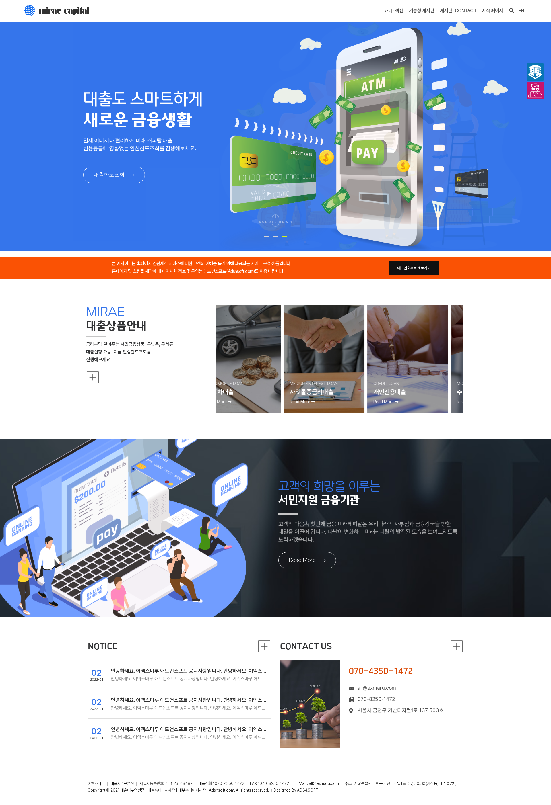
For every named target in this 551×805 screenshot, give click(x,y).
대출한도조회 (109, 174)
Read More (302, 560)
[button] (266, 236)
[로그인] (522, 11)
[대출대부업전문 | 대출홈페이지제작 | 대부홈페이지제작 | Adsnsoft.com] (56, 10)
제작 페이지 (492, 10)
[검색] (511, 11)
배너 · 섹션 (393, 10)
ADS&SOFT (307, 790)
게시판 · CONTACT (458, 10)
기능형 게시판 (421, 10)
